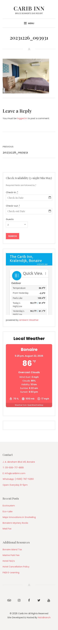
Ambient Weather (29, 320)
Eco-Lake (8, 511)
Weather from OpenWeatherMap (29, 405)
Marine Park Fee (11, 555)
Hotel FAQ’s (9, 560)
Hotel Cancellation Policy (16, 566)
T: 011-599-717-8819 (13, 467)
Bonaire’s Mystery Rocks (15, 522)
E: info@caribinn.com (14, 473)
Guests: (10, 219)
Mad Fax (7, 528)
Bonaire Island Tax (12, 549)
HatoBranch (44, 617)
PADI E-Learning (11, 572)
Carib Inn (29, 8)
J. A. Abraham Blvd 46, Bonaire (19, 461)
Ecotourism (9, 505)
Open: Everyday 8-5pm (15, 484)
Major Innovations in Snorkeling (19, 517)
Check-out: (13, 205)
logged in (22, 118)
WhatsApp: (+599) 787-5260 (18, 479)
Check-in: (12, 192)
